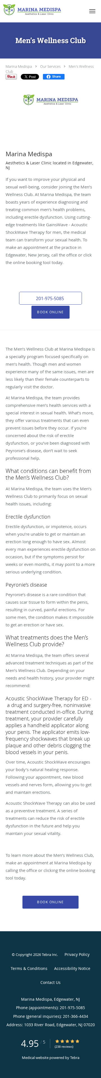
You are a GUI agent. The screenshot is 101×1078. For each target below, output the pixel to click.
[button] (92, 11)
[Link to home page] (42, 10)
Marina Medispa (19, 66)
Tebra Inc (49, 954)
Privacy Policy (77, 954)
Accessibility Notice (72, 968)
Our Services (50, 66)
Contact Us (50, 982)
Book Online (50, 312)
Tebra (74, 1057)
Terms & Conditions (29, 968)
